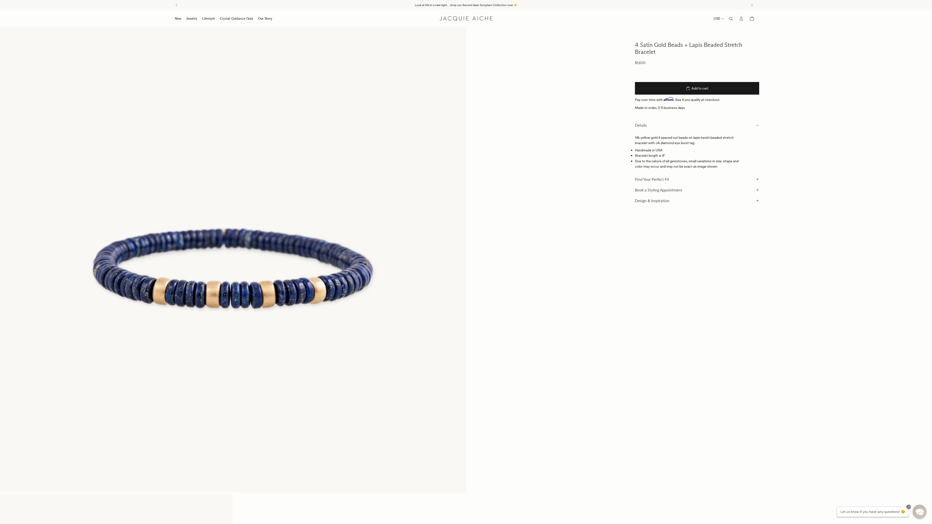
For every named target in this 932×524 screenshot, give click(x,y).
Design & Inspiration (652, 200)
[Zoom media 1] (233, 260)
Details (641, 125)
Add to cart (699, 88)
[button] (920, 512)
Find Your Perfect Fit (652, 179)
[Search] (731, 18)
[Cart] (752, 18)
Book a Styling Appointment (658, 190)
